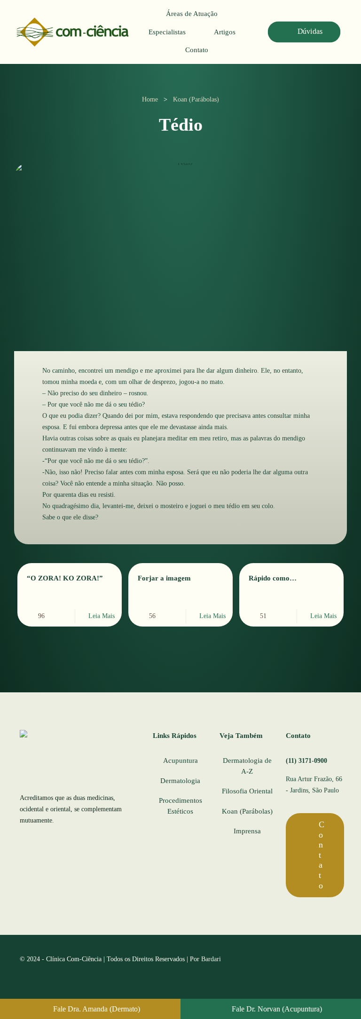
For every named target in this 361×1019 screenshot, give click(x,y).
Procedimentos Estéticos (180, 806)
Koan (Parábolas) (196, 99)
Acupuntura (180, 760)
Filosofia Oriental (247, 791)
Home (150, 99)
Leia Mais (101, 615)
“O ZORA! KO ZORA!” (65, 578)
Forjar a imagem (164, 578)
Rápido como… (273, 578)
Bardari (211, 959)
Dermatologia (180, 780)
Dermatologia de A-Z (247, 766)
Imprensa (247, 831)
